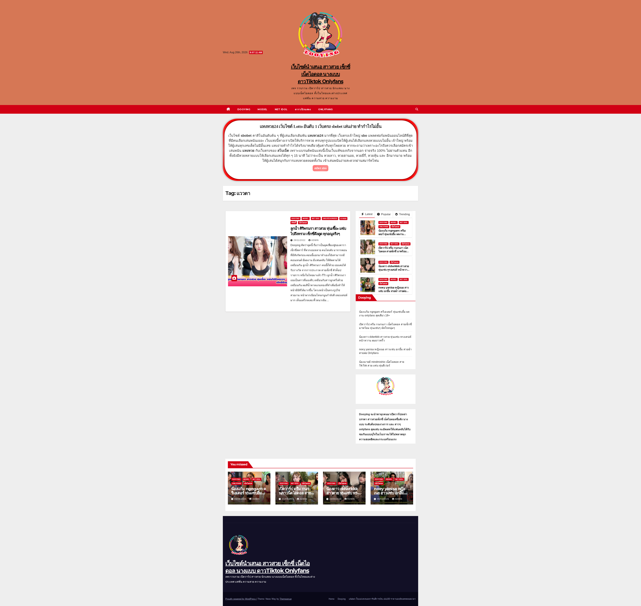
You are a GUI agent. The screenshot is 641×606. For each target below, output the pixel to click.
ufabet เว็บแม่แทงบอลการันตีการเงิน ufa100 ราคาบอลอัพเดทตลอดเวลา (382, 599)
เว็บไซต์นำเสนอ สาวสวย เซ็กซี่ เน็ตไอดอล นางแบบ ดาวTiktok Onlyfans (320, 74)
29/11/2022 (300, 240)
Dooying (243, 109)
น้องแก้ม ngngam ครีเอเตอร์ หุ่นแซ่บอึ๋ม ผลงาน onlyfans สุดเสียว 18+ (392, 234)
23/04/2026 (336, 499)
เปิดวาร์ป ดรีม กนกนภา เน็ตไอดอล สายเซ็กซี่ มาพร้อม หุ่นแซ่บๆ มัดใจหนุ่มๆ (393, 251)
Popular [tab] (385, 214)
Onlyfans (325, 109)
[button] (416, 109)
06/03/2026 (383, 499)
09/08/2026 (240, 499)
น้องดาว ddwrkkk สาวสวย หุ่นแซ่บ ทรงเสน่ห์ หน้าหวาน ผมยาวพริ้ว (393, 270)
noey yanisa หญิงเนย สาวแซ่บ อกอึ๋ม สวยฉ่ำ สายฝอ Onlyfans (393, 291)
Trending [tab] (404, 214)
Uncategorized (330, 218)
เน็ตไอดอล (303, 223)
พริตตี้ (293, 223)
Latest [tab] (368, 214)
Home (331, 599)
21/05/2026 (288, 499)
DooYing (295, 218)
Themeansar (285, 599)
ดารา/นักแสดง (303, 109)
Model (262, 109)
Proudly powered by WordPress (240, 599)
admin (315, 240)
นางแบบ (343, 218)
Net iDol (281, 109)
